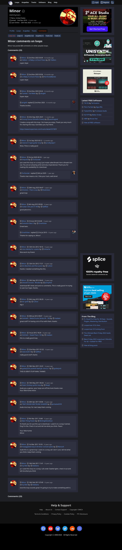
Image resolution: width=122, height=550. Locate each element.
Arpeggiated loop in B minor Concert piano (37, 447)
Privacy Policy (56, 514)
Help (55, 2)
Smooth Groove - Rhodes (31, 283)
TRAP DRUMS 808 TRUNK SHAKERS (34, 404)
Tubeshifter (88, 111)
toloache (47, 249)
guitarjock (57, 368)
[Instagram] (79, 528)
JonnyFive (48, 283)
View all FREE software (92, 123)
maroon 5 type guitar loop (31, 143)
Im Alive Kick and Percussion (32, 266)
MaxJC (48, 385)
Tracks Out (49, 36)
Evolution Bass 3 (28, 223)
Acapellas (25, 2)
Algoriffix (99, 107)
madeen (58, 318)
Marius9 (61, 447)
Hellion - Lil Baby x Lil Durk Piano (33, 60)
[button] (112, 2)
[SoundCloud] (72, 528)
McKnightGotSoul (46, 421)
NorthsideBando (50, 77)
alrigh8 (42, 93)
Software (42, 2)
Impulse (25, 159)
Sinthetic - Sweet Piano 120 (32, 335)
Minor (24, 58)
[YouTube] (50, 528)
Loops (17, 2)
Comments (43, 31)
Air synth (25, 302)
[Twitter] (65, 528)
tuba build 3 (26, 352)
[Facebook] (43, 528)
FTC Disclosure (82, 514)
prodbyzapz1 (50, 143)
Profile (12, 31)
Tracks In (57, 36)
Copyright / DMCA (76, 510)
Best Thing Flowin (28, 421)
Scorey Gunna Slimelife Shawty (33, 119)
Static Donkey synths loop (31, 385)
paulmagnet (53, 119)
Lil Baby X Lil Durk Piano (30, 77)
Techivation (95, 103)
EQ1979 (87, 115)
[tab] (12, 31)
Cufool (49, 266)
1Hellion (53, 60)
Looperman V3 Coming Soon (94, 329)
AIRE (85, 119)
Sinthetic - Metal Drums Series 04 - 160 (36, 318)
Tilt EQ (86, 103)
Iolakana (36, 466)
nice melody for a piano (30, 249)
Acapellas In (40, 36)
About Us (49, 510)
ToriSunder (37, 159)
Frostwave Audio (101, 111)
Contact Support (61, 510)
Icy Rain (25, 466)
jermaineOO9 (57, 404)
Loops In (20, 36)
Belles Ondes (96, 115)
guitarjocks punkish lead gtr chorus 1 (35, 368)
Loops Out (12, 36)
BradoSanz (46, 190)
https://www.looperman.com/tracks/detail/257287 (38, 129)
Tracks (33, 2)
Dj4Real (45, 207)
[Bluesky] (57, 528)
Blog (49, 2)
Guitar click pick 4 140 (30, 207)
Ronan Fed (93, 119)
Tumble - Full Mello (29, 93)
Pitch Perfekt (88, 107)
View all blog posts (91, 345)
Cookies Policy (69, 514)
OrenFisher (43, 223)
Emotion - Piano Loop (30, 190)
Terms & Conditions (42, 514)
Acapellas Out (29, 36)
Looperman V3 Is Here (92, 325)
